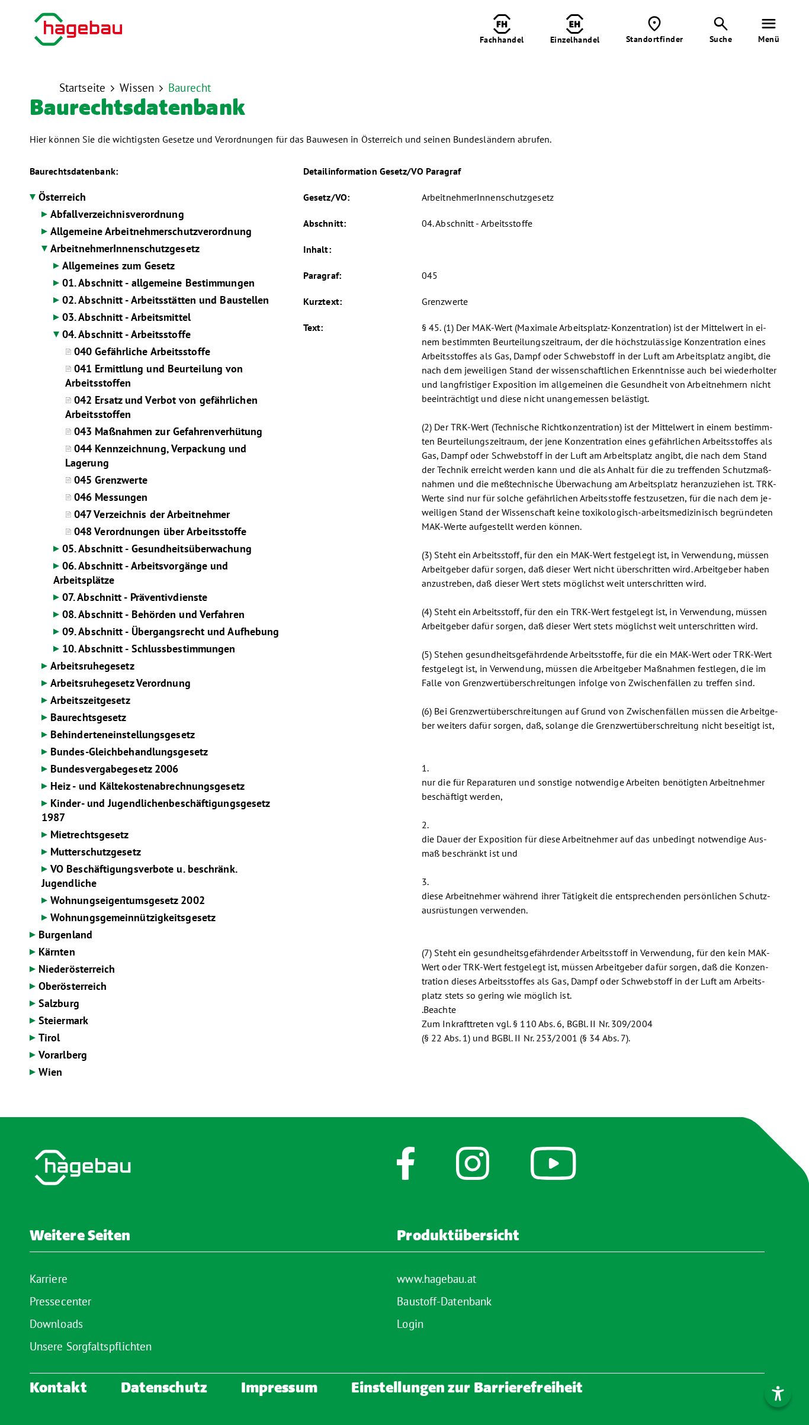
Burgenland (65, 934)
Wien (50, 1072)
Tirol (49, 1037)
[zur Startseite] (78, 30)
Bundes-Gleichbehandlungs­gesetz (129, 751)
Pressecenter (60, 1301)
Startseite (82, 88)
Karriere (49, 1279)
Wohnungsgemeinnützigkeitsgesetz (133, 917)
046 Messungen (110, 497)
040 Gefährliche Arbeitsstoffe (142, 351)
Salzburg (58, 1003)
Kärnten (56, 951)
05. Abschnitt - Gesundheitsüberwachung (157, 548)
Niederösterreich (76, 969)
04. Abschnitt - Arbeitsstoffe (126, 334)
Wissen (137, 88)
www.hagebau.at (436, 1279)
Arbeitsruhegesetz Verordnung (120, 683)
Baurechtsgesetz (88, 717)
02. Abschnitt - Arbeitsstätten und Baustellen (165, 300)
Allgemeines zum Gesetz (118, 265)
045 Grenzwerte (110, 480)
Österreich (62, 197)
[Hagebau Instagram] (472, 1169)
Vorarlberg (62, 1054)
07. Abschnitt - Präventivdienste (134, 597)
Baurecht (189, 88)
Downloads (56, 1324)
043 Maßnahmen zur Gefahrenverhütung (168, 431)
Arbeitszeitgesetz (90, 700)
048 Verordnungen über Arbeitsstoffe (160, 531)
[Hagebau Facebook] (405, 1169)
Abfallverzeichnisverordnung (117, 214)
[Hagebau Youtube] (553, 1169)
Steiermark (63, 1020)
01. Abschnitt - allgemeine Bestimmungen (158, 282)
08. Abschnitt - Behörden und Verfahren (153, 614)
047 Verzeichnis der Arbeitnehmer (152, 514)
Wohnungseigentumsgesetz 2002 (127, 900)
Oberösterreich (72, 986)
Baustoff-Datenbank (444, 1301)
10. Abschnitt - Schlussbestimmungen (149, 648)
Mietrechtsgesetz (89, 834)
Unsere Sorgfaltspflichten (91, 1346)
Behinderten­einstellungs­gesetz (122, 734)
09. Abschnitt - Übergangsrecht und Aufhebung (170, 631)
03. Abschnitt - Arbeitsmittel (126, 317)
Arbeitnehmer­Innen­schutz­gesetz (125, 248)
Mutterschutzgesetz (95, 851)
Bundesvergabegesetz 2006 (114, 769)
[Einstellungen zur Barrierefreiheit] (778, 1394)
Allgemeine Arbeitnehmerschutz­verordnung (151, 231)
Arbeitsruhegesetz (92, 666)
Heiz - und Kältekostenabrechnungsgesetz (147, 786)
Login (410, 1324)
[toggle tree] (33, 197)
